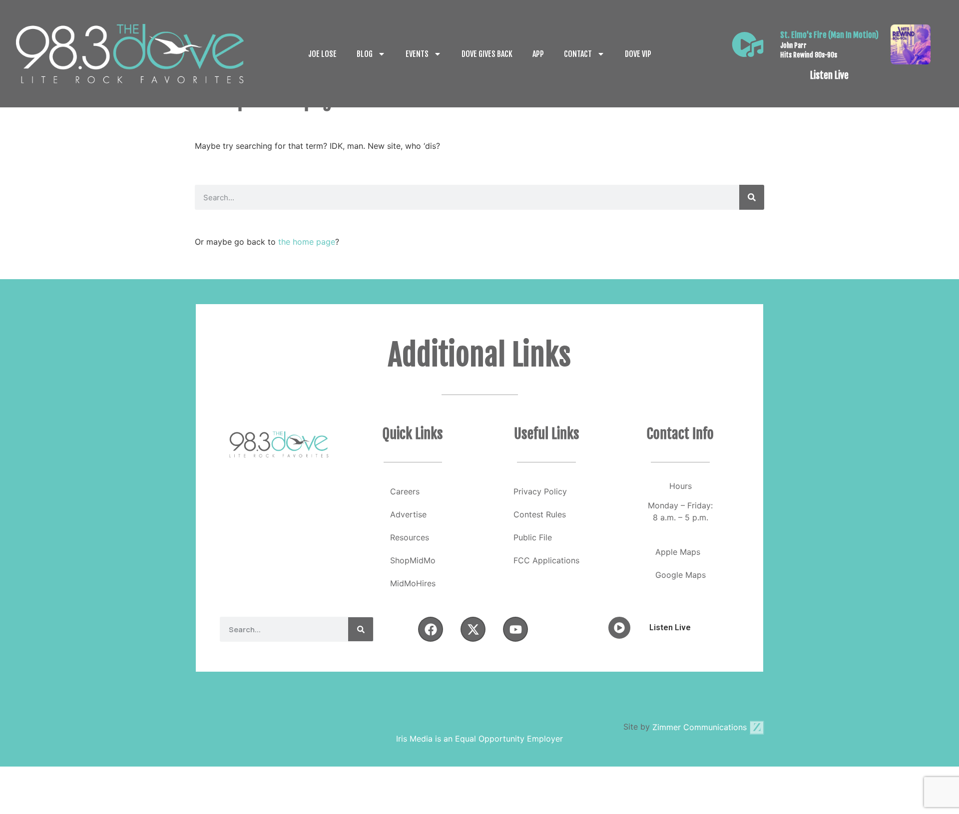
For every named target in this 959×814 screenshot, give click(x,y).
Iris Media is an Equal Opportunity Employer (479, 739)
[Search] (751, 197)
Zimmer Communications (700, 727)
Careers (405, 491)
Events (417, 54)
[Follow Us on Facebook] (430, 629)
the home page (306, 242)
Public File (532, 537)
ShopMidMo (413, 560)
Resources (409, 537)
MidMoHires (413, 583)
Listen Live (829, 75)
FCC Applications (546, 560)
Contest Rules (539, 514)
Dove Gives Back (487, 54)
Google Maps (680, 575)
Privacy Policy (540, 491)
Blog (365, 54)
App (538, 54)
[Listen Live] (748, 44)
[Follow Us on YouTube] (515, 629)
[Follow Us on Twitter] (473, 629)
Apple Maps (677, 552)
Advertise (408, 514)
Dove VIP (638, 54)
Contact (578, 54)
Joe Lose (322, 54)
